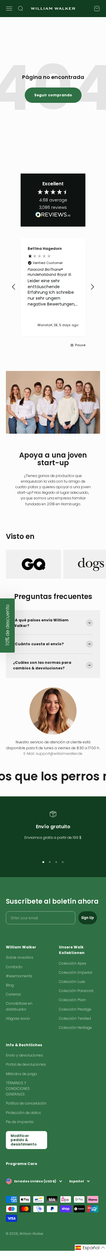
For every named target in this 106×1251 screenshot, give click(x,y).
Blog (10, 985)
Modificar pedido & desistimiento (24, 1140)
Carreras (13, 994)
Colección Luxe (72, 981)
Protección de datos (23, 1112)
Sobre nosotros (19, 957)
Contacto (14, 966)
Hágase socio (18, 1018)
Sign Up (87, 917)
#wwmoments (19, 975)
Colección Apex (72, 963)
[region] (53, 287)
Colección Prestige (75, 1009)
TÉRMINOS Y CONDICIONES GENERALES (18, 1088)
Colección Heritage (75, 1027)
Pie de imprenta (20, 1121)
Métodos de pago (21, 1073)
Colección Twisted (75, 1018)
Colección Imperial (75, 972)
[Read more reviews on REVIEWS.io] (53, 215)
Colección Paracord (76, 990)
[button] (14, 287)
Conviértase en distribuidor (19, 1006)
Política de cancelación (26, 1103)
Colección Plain (72, 999)
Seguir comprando (53, 95)
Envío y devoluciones (24, 1055)
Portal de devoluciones (26, 1064)
